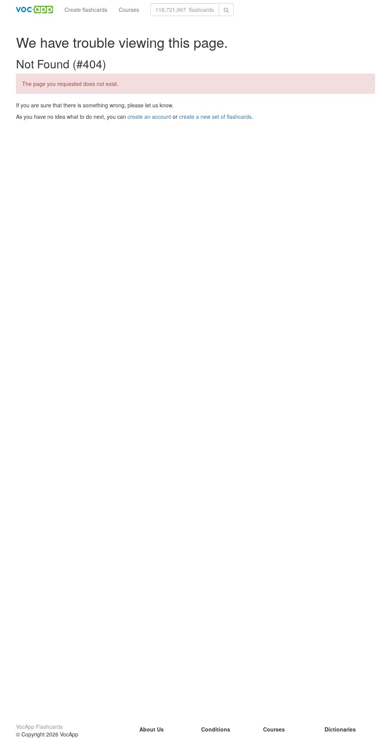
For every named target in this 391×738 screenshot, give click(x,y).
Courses (129, 9)
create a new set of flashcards (215, 116)
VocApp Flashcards (39, 726)
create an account (149, 116)
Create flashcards (86, 9)
